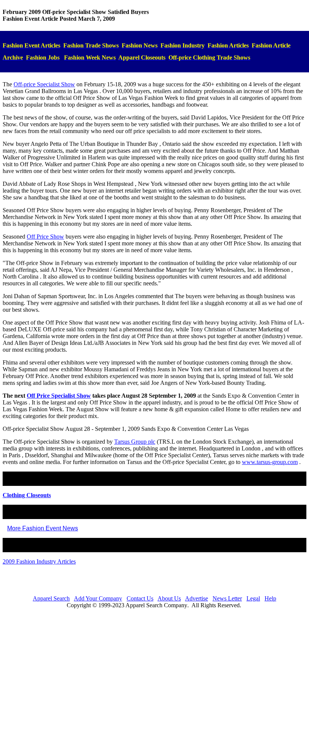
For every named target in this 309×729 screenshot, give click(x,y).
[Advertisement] (154, 667)
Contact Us (140, 598)
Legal (253, 598)
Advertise (196, 598)
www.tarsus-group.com (270, 462)
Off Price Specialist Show (59, 395)
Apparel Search (51, 598)
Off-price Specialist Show (44, 84)
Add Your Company (98, 598)
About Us (169, 598)
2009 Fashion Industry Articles (39, 561)
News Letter (227, 598)
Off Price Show (45, 236)
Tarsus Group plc (134, 441)
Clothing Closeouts (27, 495)
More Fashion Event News (42, 528)
